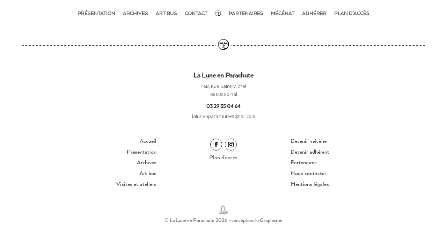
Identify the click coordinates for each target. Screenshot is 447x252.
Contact (196, 13)
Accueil (148, 141)
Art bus (166, 13)
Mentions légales (310, 184)
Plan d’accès (351, 13)
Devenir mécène (309, 141)
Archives (135, 13)
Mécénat (282, 13)
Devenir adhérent (310, 151)
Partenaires (246, 13)
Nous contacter (308, 173)
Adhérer (314, 13)
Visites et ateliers (136, 184)
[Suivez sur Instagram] (231, 144)
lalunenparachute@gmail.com (223, 116)
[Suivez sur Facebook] (216, 144)
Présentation (96, 13)
